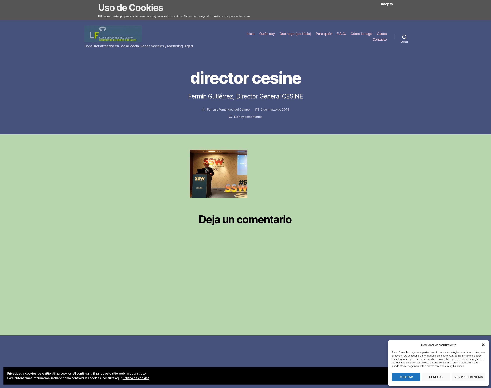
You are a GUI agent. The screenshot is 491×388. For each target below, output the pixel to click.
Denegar (436, 377)
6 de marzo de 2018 (275, 109)
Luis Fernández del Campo (231, 109)
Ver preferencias (468, 377)
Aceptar (406, 377)
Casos (382, 34)
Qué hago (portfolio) (295, 34)
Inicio (251, 34)
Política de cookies (136, 378)
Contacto (379, 39)
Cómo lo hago (361, 34)
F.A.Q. (341, 34)
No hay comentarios (248, 117)
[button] (483, 345)
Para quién (324, 34)
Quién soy (267, 34)
